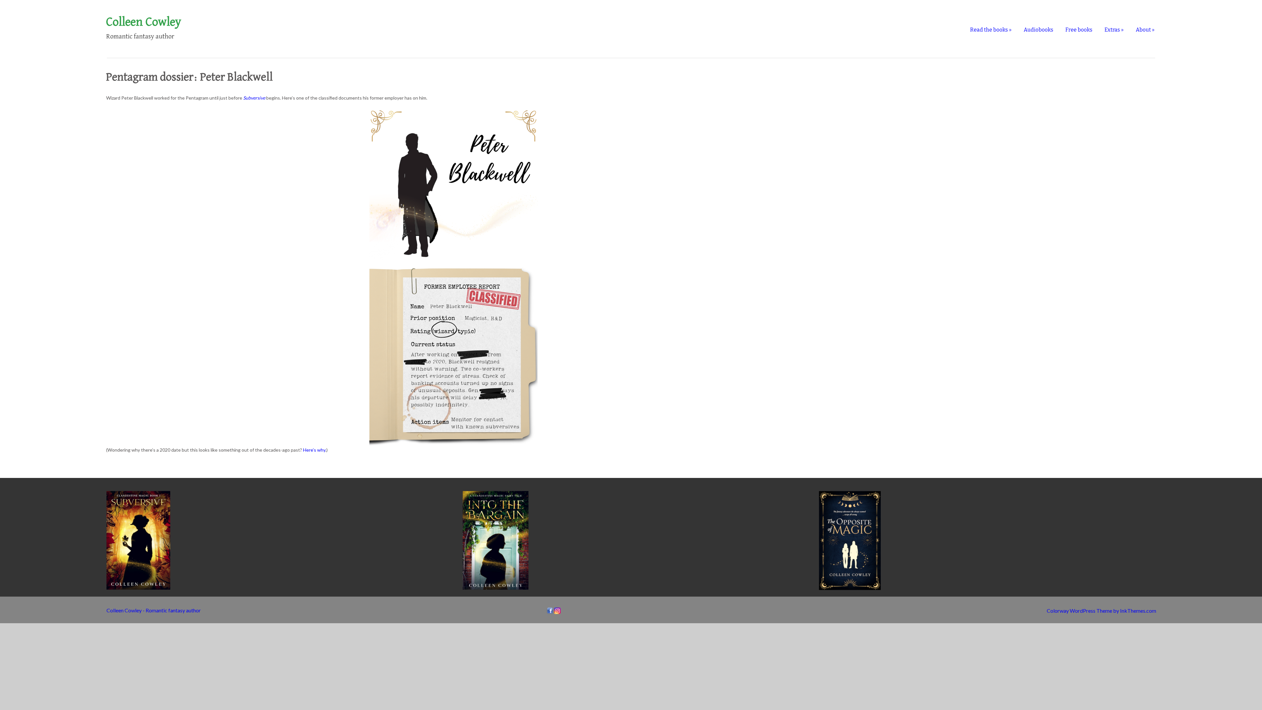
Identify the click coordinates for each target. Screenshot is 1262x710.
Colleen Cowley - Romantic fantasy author (153, 610)
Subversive (254, 98)
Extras (1114, 30)
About (1145, 30)
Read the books (991, 30)
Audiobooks (1038, 30)
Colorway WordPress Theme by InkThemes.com (1101, 610)
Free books (1078, 30)
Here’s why (314, 450)
